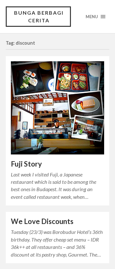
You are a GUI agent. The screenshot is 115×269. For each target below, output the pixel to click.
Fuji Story (26, 164)
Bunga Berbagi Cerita (39, 16)
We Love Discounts (42, 221)
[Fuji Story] (57, 107)
